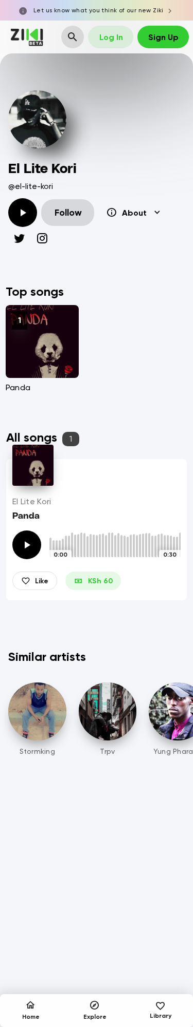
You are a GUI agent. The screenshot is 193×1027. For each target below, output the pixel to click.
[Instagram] (42, 238)
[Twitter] (19, 238)
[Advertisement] (96, 914)
